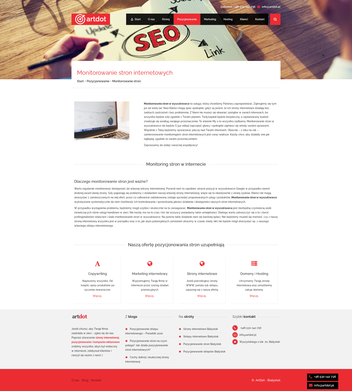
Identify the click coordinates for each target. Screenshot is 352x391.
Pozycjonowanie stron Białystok (202, 344)
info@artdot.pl (324, 385)
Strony (166, 19)
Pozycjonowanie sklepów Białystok (204, 351)
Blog (85, 380)
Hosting (228, 19)
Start (137, 19)
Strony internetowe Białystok (200, 329)
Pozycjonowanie (187, 19)
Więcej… (97, 295)
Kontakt (260, 19)
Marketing (210, 19)
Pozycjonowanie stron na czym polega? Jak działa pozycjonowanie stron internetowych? (146, 345)
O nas (151, 19)
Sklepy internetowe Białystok (201, 336)
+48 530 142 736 (324, 376)
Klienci (244, 19)
